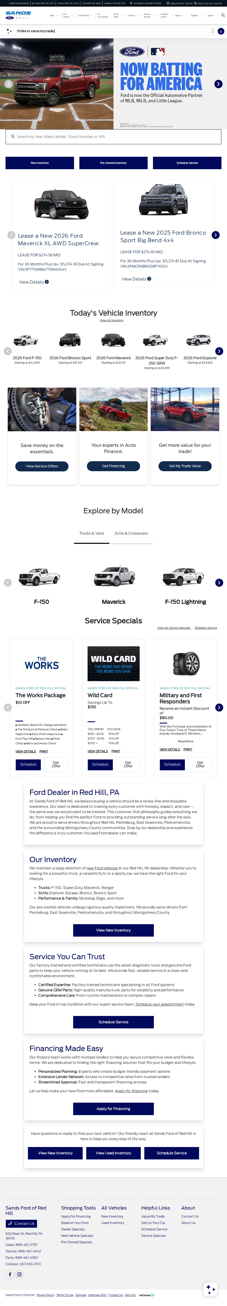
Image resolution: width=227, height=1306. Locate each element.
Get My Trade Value (185, 466)
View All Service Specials (174, 627)
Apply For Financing (76, 1216)
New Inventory (112, 1216)
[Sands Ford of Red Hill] (26, 15)
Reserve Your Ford (74, 1223)
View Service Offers (42, 466)
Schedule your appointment (159, 1004)
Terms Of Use (65, 1295)
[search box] (113, 134)
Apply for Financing (113, 1109)
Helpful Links (155, 1208)
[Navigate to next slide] (223, 83)
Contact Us (24, 1224)
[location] (131, 3)
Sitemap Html (97, 1295)
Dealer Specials (73, 1229)
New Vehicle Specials (77, 1235)
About (188, 1208)
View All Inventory (111, 320)
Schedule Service (206, 627)
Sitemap (80, 1295)
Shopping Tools (78, 1208)
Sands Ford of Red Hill (20, 1295)
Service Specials (153, 1235)
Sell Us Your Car (153, 1223)
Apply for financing (131, 1091)
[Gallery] (113, 83)
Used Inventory (112, 1223)
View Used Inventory (113, 1153)
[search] (223, 15)
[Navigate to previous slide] (3, 83)
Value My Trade (152, 1216)
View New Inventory (113, 930)
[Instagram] (19, 1274)
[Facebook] (10, 1274)
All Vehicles (114, 1208)
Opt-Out (130, 1295)
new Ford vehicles (101, 868)
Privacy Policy (46, 1295)
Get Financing (113, 466)
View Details (32, 282)
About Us (188, 1223)
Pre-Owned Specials (76, 1242)
